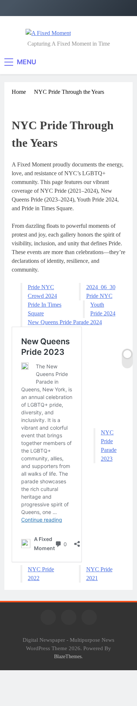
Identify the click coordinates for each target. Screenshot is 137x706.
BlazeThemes (67, 656)
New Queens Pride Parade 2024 (65, 322)
